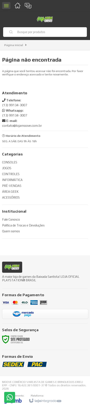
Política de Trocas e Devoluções (23, 225)
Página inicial (13, 45)
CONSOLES (9, 162)
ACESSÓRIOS (11, 197)
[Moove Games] (45, 19)
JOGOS (6, 168)
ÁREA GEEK (10, 191)
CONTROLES (10, 174)
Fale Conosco (11, 219)
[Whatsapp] (9, 397)
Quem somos (11, 231)
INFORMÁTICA (12, 180)
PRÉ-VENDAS (11, 185)
